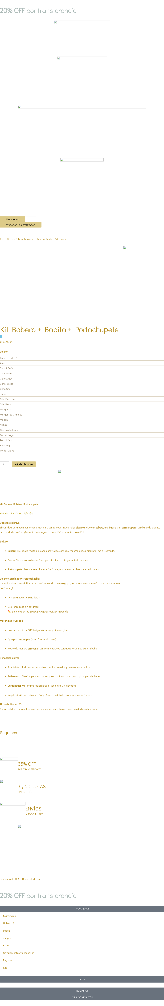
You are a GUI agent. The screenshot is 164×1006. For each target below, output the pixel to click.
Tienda (10, 239)
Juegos (7, 938)
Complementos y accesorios (18, 952)
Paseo (6, 930)
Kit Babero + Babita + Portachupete (59, 329)
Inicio (2, 239)
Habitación (9, 923)
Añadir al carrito (24, 464)
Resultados (12, 219)
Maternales (9, 915)
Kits (5, 967)
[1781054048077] (143, 266)
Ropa (6, 945)
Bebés (19, 239)
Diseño (4, 351)
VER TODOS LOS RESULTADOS (20, 225)
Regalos (27, 239)
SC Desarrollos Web (51, 879)
